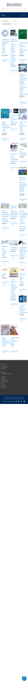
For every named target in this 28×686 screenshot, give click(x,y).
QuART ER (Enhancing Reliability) (23, 152)
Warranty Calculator (14, 248)
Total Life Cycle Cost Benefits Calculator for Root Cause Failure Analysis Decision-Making (14, 289)
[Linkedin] (13, 401)
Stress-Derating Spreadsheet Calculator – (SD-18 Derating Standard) (6, 216)
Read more (13, 71)
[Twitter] (16, 401)
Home (22, 15)
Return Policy (17, 398)
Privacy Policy (11, 398)
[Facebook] (10, 401)
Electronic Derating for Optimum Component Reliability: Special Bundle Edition (23, 184)
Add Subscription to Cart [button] (22, 104)
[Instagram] (24, 401)
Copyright (5, 398)
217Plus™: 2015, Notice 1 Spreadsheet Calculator (15, 157)
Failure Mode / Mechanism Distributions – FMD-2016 (6, 126)
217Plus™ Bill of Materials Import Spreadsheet (24, 309)
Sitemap (23, 398)
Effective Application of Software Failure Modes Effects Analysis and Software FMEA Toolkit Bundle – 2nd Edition (14, 51)
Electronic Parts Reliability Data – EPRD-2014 (23, 126)
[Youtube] (19, 401)
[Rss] (21, 401)
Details (7, 60)
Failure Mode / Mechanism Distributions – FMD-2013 (6, 342)
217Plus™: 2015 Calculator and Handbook (14, 119)
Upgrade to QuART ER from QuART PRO (5, 250)
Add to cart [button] (13, 130)
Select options (4, 60)
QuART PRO (4, 275)
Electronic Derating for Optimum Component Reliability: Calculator (14, 211)
